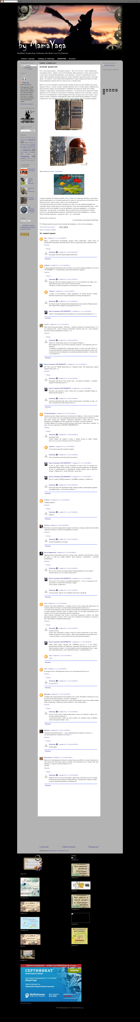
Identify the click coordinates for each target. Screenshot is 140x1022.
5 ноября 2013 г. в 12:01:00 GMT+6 (68, 628)
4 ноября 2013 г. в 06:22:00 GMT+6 (68, 485)
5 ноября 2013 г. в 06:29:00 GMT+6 (68, 568)
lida (45, 238)
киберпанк (32, 144)
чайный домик (29, 160)
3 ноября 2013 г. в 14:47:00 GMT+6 (68, 455)
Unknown (47, 265)
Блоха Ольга (48, 757)
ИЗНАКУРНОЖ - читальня (66, 59)
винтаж (32, 139)
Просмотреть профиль (26, 104)
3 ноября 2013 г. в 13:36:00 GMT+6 (64, 446)
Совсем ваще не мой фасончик (31, 181)
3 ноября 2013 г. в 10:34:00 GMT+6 (68, 301)
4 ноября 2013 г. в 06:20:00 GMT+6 (68, 398)
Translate (29, 69)
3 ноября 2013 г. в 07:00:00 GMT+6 (68, 340)
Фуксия (46, 525)
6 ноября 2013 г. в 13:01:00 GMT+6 (68, 712)
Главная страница (28, 59)
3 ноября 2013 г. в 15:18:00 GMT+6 (81, 476)
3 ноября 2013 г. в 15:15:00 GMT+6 (81, 388)
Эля (45, 603)
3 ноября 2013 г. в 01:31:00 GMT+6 (59, 324)
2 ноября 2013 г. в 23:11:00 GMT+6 (60, 265)
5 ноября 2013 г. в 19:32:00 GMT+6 (68, 681)
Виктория (47, 694)
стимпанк (24, 156)
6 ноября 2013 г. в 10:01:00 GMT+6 (60, 694)
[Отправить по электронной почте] (60, 227)
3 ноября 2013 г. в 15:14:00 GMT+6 (81, 311)
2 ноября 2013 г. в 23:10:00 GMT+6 (56, 238)
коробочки (32, 146)
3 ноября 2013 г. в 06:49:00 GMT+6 (68, 252)
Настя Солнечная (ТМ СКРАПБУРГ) (60, 311)
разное (33, 152)
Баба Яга (47, 730)
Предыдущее (93, 846)
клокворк (47, 230)
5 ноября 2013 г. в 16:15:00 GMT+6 (61, 655)
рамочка (28, 154)
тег (32, 158)
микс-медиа (32, 147)
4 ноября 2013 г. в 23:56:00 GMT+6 (66, 552)
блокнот (22, 140)
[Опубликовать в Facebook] (65, 227)
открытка (53, 230)
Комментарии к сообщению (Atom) (59, 850)
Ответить (46, 245)
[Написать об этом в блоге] (62, 227)
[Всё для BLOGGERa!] (24, 235)
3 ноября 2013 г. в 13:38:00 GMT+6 (60, 500)
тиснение (22, 160)
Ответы (48, 249)
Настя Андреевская (50, 552)
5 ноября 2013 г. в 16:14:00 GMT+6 (57, 669)
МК (32, 137)
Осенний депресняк (31, 198)
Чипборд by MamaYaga (46, 59)
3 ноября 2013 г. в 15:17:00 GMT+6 (81, 463)
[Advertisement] (69, 831)
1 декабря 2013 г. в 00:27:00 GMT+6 (60, 730)
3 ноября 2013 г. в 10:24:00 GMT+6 (64, 291)
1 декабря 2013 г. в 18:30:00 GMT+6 (68, 775)
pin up (22, 137)
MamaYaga (52, 252)
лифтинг (24, 148)
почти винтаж (24, 152)
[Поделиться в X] (63, 227)
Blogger (81, 1008)
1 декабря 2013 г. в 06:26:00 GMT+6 (68, 744)
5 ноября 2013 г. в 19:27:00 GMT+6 (68, 590)
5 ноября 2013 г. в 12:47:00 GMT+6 (81, 578)
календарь (26, 144)
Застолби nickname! (26, 1003)
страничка (23, 158)
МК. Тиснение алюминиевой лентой (31, 209)
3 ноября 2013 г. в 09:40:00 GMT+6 (68, 434)
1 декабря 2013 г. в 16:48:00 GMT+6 (62, 757)
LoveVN (46, 324)
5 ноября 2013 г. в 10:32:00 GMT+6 (57, 603)
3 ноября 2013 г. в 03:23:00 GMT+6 (77, 364)
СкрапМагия (58, 171)
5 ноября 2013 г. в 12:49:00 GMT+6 (81, 642)
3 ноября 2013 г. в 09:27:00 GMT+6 (66, 413)
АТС (28, 137)
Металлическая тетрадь (31, 169)
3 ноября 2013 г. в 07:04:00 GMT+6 (68, 378)
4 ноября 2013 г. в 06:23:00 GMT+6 (68, 539)
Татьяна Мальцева (50, 413)
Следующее (44, 846)
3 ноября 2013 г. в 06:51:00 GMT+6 (68, 279)
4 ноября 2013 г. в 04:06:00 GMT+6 (59, 525)
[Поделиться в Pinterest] (67, 227)
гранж (26, 142)
